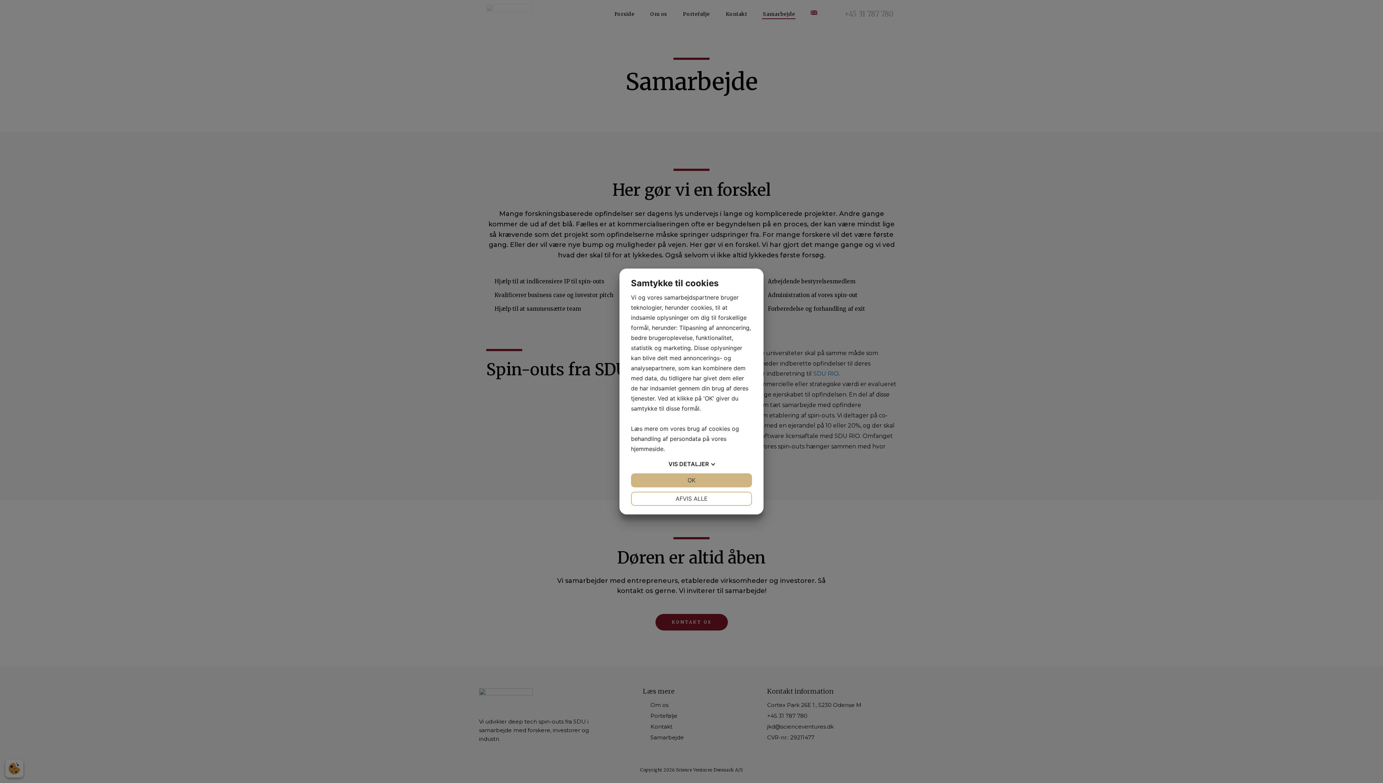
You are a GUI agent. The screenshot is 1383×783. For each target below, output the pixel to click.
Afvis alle (692, 498)
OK (691, 480)
